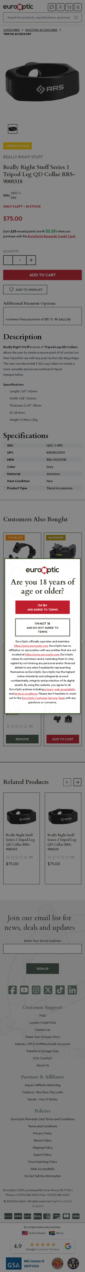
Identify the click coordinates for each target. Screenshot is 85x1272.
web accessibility (64, 689)
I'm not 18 (43, 627)
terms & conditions (26, 693)
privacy (48, 689)
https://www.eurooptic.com (31, 646)
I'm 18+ (42, 607)
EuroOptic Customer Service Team (43, 698)
